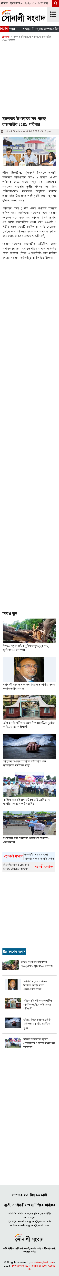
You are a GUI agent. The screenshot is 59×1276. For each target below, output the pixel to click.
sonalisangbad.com (42, 1262)
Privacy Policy (20, 1265)
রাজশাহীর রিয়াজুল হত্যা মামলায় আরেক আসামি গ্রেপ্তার (28, 856)
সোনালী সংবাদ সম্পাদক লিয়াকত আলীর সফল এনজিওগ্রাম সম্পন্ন (35, 985)
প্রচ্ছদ (7, 36)
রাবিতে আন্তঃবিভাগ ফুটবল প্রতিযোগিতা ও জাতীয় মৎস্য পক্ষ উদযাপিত (39, 1043)
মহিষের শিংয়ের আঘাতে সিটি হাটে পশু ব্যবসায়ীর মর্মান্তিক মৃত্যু (36, 1024)
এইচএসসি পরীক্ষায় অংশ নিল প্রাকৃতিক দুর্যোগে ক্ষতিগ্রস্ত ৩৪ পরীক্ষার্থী (37, 1004)
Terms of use (38, 1265)
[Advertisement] (29, 80)
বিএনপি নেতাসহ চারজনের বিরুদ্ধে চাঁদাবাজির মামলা (28, 867)
